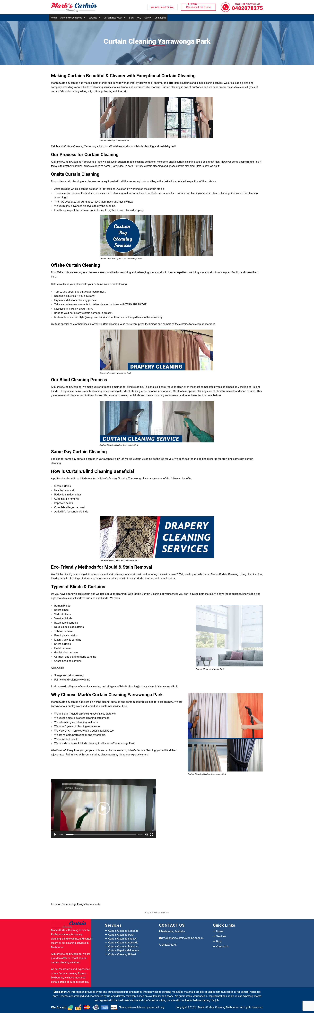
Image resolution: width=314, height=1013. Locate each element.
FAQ (139, 17)
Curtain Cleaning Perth (121, 934)
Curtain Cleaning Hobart (122, 954)
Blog (131, 17)
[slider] (101, 834)
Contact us (160, 17)
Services (93, 17)
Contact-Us (222, 946)
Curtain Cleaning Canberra (123, 930)
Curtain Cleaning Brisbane (123, 946)
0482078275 (247, 7)
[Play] (55, 834)
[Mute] (146, 834)
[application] (103, 808)
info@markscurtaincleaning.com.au (182, 938)
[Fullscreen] (151, 834)
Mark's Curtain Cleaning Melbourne (218, 1007)
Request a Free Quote (198, 6)
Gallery (147, 17)
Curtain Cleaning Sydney (122, 938)
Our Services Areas (113, 17)
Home (54, 17)
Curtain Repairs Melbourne (123, 950)
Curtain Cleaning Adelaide (123, 942)
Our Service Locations (71, 17)
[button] (103, 808)
